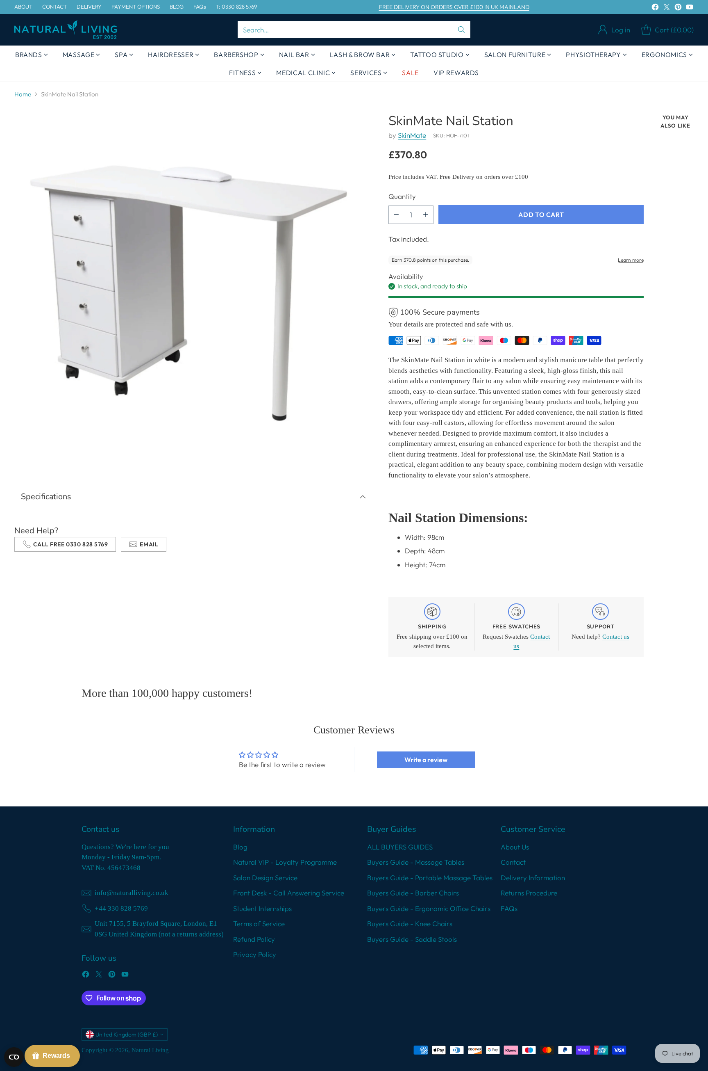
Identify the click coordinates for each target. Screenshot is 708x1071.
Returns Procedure (529, 892)
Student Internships (262, 908)
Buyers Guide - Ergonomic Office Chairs (428, 908)
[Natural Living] (65, 30)
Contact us (615, 636)
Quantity (402, 196)
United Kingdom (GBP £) (126, 1034)
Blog (240, 847)
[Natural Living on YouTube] (689, 8)
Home (22, 94)
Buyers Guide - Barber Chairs (413, 892)
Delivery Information (533, 877)
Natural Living (150, 1050)
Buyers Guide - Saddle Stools (412, 939)
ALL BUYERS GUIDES (400, 847)
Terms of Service (259, 923)
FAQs (509, 908)
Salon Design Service (265, 877)
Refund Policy (254, 939)
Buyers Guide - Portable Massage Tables (429, 877)
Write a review (425, 760)
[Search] (461, 29)
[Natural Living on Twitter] (667, 8)
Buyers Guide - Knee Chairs (409, 923)
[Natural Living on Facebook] (655, 8)
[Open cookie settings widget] (14, 1057)
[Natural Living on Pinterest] (678, 8)
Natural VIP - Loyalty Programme (285, 862)
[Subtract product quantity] (396, 215)
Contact (513, 862)
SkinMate (412, 135)
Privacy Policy (254, 954)
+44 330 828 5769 (121, 908)
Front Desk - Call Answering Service (288, 892)
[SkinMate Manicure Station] (193, 293)
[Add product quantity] (425, 215)
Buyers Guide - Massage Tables (415, 862)
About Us (515, 847)
